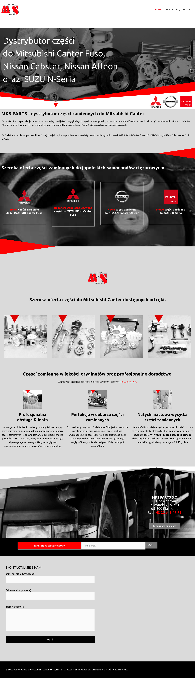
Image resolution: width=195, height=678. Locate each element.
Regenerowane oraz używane (73, 207)
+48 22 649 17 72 (128, 381)
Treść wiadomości (15, 606)
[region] (97, 68)
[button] (4, 68)
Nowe (13, 209)
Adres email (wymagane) (18, 590)
